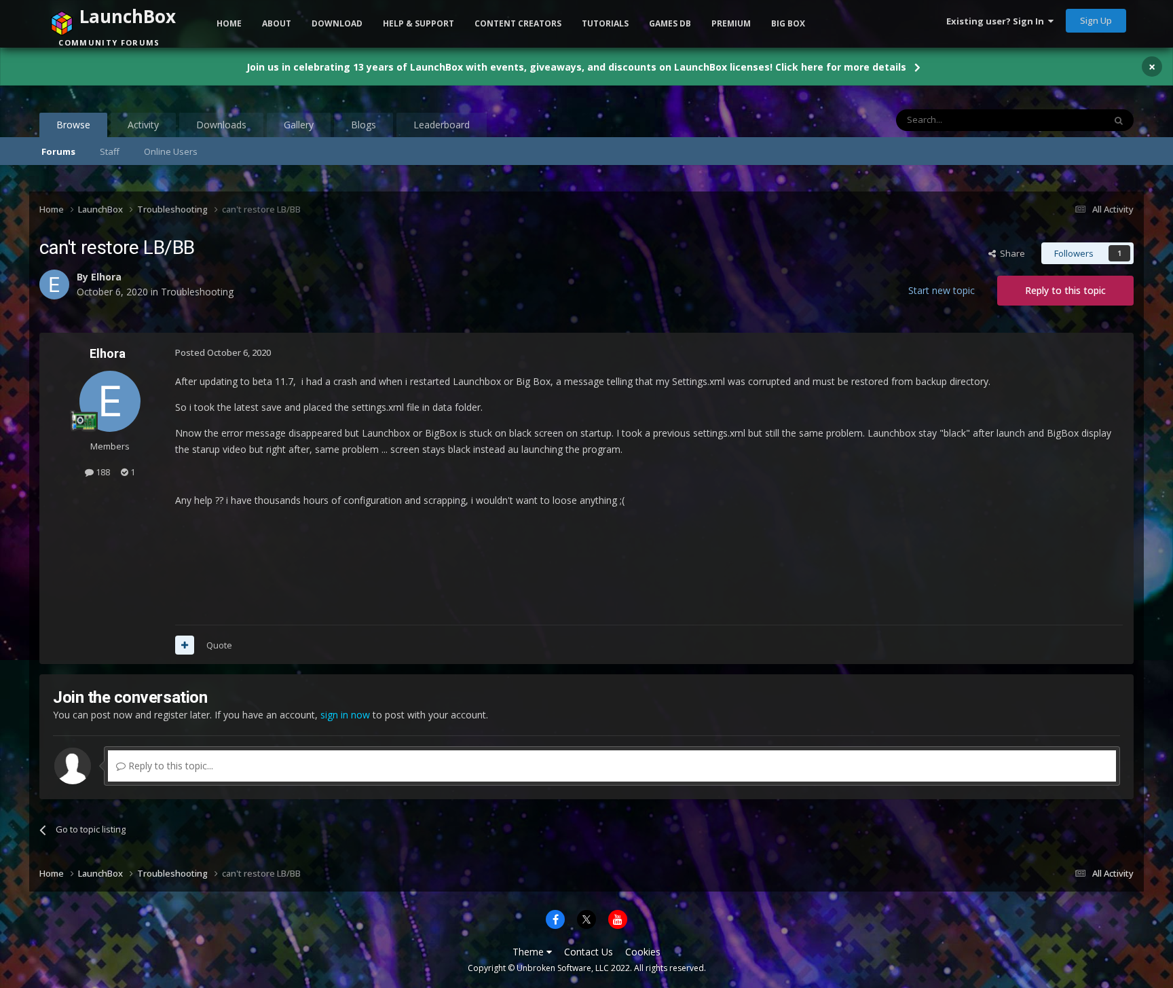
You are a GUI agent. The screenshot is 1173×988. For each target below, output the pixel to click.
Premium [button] (731, 23)
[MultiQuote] (184, 645)
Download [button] (337, 23)
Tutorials (605, 23)
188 (102, 472)
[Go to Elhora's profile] (110, 401)
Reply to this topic (1065, 290)
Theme (529, 951)
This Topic (1065, 120)
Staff (109, 151)
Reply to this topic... (169, 765)
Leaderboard (441, 124)
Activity (143, 124)
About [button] (276, 23)
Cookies (642, 951)
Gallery (299, 124)
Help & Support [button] (418, 23)
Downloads (221, 124)
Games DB (670, 23)
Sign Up (1096, 20)
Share (1010, 253)
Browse (73, 124)
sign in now (345, 714)
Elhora (108, 353)
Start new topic (941, 290)
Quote (219, 645)
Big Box (788, 23)
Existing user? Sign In (997, 21)
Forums (58, 151)
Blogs (363, 124)
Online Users (171, 151)
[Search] (1119, 120)
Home (229, 23)
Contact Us (588, 951)
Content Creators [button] (517, 23)
